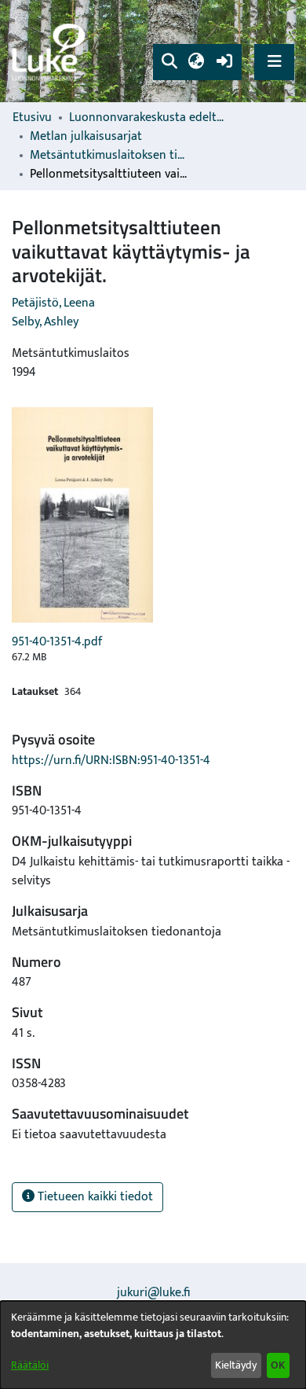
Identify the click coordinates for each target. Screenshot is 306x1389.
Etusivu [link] (32, 117)
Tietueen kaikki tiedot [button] (94, 1196)
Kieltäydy (236, 1365)
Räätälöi (30, 1365)
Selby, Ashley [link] (45, 322)
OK (278, 1365)
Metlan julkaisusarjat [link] (86, 136)
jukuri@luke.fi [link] (153, 1292)
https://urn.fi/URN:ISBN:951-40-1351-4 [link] (111, 760)
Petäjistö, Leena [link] (53, 303)
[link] (51, 51)
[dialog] (153, 1345)
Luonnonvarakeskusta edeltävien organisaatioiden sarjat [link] (147, 117)
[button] (169, 62)
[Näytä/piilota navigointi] (274, 61)
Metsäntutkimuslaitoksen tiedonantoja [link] (108, 155)
